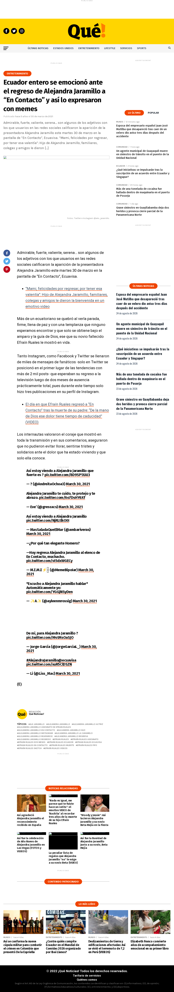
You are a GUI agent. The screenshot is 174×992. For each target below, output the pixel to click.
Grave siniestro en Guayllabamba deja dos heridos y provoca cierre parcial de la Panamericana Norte (142, 404)
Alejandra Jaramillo (59, 724)
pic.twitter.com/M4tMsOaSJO (50, 637)
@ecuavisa (67, 660)
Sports (141, 48)
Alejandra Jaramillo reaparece (35, 736)
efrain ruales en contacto (33, 745)
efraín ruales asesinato (85, 739)
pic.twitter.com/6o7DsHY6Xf (62, 497)
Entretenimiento (88, 48)
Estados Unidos (63, 48)
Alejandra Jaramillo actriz (88, 724)
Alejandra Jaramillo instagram (35, 733)
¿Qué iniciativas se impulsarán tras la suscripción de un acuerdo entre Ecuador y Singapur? (142, 353)
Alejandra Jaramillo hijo (71, 730)
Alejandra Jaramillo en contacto (36, 730)
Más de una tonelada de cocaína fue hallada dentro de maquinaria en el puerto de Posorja (141, 379)
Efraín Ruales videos (56, 748)
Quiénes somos (87, 979)
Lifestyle (109, 48)
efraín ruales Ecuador (60, 742)
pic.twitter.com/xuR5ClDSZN (49, 664)
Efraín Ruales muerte (62, 745)
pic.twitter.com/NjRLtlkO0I (47, 520)
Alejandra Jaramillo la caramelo (74, 733)
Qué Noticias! (36, 714)
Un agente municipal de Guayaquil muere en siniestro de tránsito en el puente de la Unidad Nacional (141, 328)
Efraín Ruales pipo (87, 745)
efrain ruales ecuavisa (89, 742)
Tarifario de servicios (87, 975)
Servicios (126, 48)
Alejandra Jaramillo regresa (72, 736)
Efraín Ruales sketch (30, 748)
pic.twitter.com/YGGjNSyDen (49, 591)
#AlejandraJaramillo (42, 660)
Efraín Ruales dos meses (31, 742)
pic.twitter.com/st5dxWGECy (49, 560)
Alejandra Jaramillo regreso (34, 739)
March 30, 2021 (78, 484)
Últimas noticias (38, 48)
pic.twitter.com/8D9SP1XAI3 (67, 474)
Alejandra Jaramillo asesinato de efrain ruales (44, 727)
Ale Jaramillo (37, 724)
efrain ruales (61, 739)
